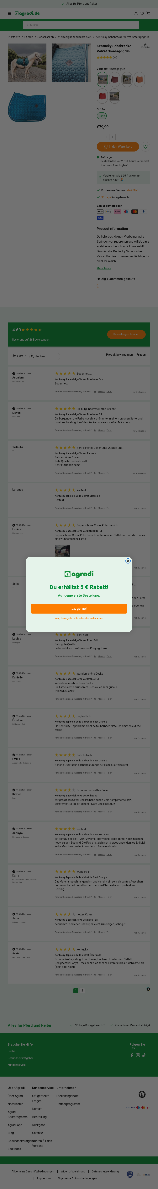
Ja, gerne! (79, 608)
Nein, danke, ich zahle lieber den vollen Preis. (79, 617)
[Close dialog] (128, 560)
